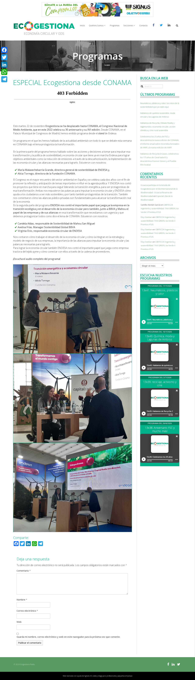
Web (19, 621)
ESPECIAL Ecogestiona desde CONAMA (72, 82)
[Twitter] (4, 57)
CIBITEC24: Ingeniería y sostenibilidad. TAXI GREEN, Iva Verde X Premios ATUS (160, 208)
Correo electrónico (27, 610)
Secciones (128, 25)
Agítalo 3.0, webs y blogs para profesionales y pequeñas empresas (108, 676)
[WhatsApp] (4, 72)
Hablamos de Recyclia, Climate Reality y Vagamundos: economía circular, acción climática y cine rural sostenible (157, 127)
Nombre (22, 599)
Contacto (143, 25)
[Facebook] (4, 50)
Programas (114, 25)
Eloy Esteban (146, 217)
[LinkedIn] (4, 64)
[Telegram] (4, 79)
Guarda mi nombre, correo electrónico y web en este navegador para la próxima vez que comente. (68, 636)
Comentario (24, 570)
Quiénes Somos (96, 25)
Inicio (82, 25)
